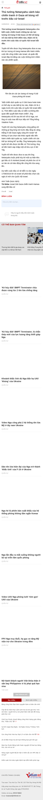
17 (16, 721)
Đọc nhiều (11, 700)
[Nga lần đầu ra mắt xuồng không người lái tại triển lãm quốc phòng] (21, 537)
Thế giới (7, 8)
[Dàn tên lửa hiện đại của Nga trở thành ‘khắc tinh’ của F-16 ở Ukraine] (21, 449)
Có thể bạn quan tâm (13, 225)
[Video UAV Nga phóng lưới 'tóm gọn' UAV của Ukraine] (21, 579)
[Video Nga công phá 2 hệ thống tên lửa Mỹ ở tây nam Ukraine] (21, 405)
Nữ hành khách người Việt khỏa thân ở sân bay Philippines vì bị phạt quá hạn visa (21, 683)
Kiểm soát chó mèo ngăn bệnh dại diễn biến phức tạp (20, 760)
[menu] (3, 2)
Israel (10, 191)
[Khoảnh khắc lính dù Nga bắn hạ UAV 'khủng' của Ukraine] (21, 361)
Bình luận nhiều (31, 700)
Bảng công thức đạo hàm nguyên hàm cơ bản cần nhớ (21, 704)
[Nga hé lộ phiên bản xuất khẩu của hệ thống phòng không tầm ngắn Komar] (21, 493)
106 (37, 734)
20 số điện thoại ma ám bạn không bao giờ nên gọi (19, 740)
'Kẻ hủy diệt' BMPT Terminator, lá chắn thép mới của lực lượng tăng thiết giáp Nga (21, 334)
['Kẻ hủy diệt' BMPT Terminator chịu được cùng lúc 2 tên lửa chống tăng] (21, 270)
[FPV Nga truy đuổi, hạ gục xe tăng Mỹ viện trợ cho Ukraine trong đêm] (21, 621)
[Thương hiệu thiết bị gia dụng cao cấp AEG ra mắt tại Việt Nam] (14, 235)
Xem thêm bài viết (21, 694)
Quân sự (5, 294)
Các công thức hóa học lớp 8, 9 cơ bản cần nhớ (18, 734)
